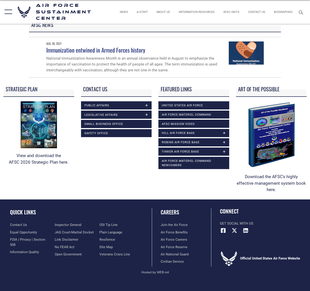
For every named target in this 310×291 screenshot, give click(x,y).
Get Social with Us (236, 223)
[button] (7, 12)
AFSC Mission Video (178, 124)
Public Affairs (96, 105)
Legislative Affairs (101, 114)
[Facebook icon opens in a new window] (223, 230)
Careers (170, 212)
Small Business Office (103, 124)
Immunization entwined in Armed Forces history (95, 50)
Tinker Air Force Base (180, 151)
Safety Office (96, 133)
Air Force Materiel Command (186, 114)
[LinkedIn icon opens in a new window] (245, 230)
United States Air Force (182, 105)
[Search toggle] (302, 12)
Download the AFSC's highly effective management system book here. (271, 183)
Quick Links (23, 212)
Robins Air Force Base (180, 142)
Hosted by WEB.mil (155, 272)
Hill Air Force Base (178, 133)
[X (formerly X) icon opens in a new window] (234, 230)
